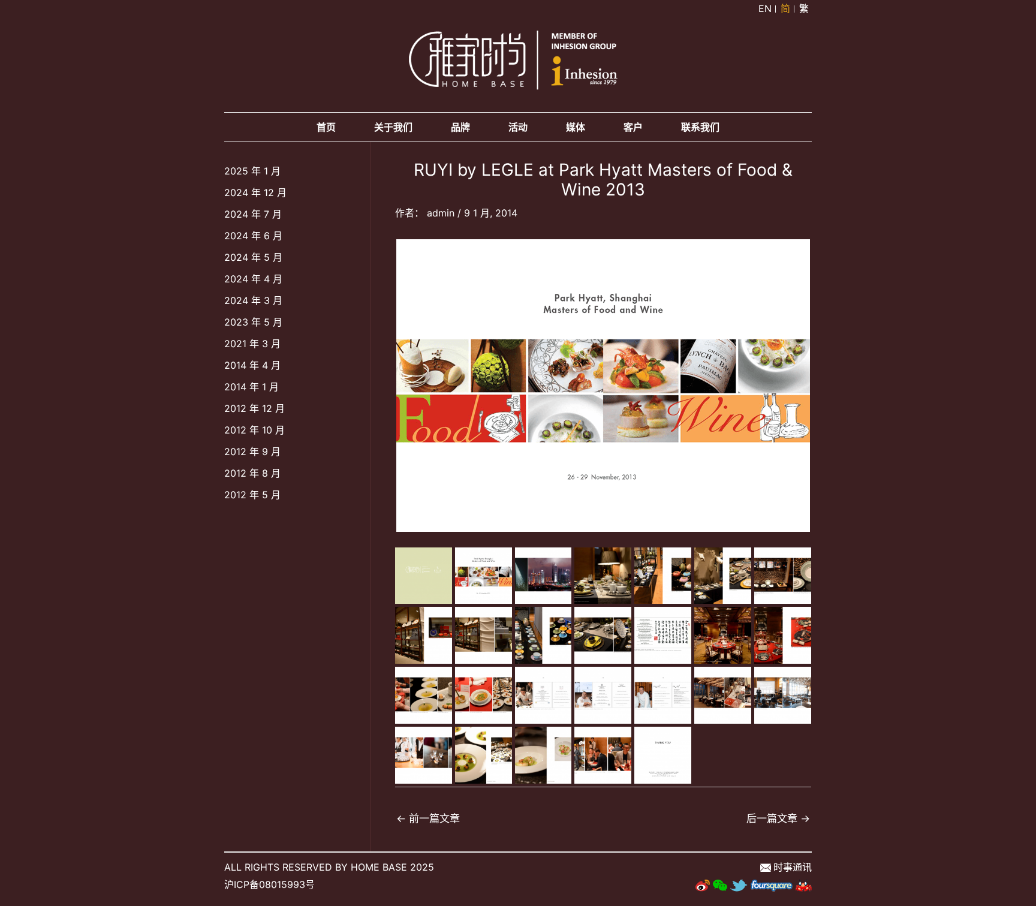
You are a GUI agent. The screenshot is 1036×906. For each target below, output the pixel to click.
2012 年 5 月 (252, 495)
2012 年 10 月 (254, 430)
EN (765, 8)
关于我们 (393, 127)
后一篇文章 (778, 818)
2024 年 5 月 (253, 257)
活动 (518, 127)
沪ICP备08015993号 (269, 884)
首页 (326, 127)
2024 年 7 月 (253, 214)
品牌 (460, 127)
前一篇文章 (428, 818)
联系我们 (700, 127)
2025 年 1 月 (252, 171)
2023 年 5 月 (253, 322)
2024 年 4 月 (253, 279)
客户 (633, 127)
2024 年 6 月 (253, 236)
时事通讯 (792, 867)
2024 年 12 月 (255, 192)
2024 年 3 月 (253, 300)
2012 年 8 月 (252, 473)
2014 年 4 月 (252, 365)
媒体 (575, 127)
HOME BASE (379, 867)
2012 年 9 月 (252, 451)
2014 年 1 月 (251, 387)
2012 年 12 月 (254, 408)
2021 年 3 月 (252, 344)
